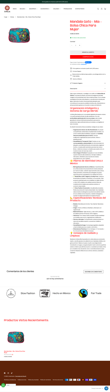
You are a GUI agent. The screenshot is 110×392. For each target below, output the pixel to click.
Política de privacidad (33, 379)
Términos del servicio (58, 379)
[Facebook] (4, 373)
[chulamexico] (7, 9)
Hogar (5, 17)
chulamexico (11, 376)
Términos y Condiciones (10, 379)
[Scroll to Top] (107, 383)
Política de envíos (22, 379)
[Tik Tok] (12, 373)
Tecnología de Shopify (20, 376)
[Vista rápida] (24, 347)
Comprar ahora (88, 57)
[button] (105, 9)
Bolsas (12, 17)
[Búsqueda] (98, 9)
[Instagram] (8, 373)
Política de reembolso (45, 379)
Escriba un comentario (93, 271)
